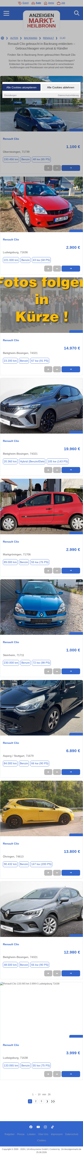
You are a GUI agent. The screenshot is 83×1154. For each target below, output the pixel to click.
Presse (21, 1134)
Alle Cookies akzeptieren (21, 87)
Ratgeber (9, 1134)
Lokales (31, 1134)
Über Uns (43, 1134)
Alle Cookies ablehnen (60, 87)
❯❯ (53, 1101)
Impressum (57, 1134)
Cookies (41, 1140)
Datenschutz (71, 1134)
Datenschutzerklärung (68, 95)
